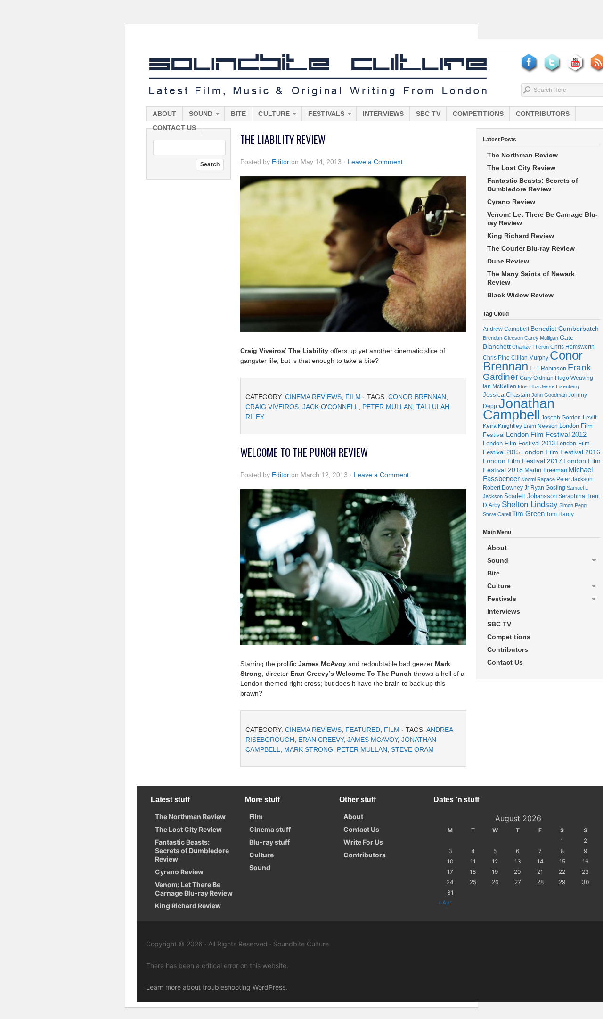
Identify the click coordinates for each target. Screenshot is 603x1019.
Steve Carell (497, 514)
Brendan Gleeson (503, 338)
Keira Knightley (502, 426)
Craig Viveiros (272, 407)
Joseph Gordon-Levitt (568, 417)
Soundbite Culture (318, 75)
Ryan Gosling (547, 488)
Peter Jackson (574, 479)
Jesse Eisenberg (559, 386)
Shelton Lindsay (530, 504)
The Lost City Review (521, 168)
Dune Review (508, 261)
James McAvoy (372, 739)
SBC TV (428, 113)
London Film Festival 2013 (519, 443)
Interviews (383, 113)
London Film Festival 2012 (546, 434)
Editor (280, 161)
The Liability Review (283, 139)
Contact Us (174, 127)
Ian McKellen (499, 386)
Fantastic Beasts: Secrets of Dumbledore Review (532, 185)
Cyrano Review (511, 201)
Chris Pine (496, 357)
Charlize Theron (530, 347)
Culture (271, 115)
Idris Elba (528, 386)
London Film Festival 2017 (522, 461)
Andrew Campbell (506, 329)
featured (362, 729)
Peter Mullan (387, 407)
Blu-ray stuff (269, 842)
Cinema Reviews (313, 397)
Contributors (543, 113)
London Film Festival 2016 (560, 452)
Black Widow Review (520, 295)
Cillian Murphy (529, 357)
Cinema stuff (270, 829)
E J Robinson (548, 368)
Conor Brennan (417, 397)
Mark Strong (308, 749)
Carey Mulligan (541, 338)
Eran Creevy (320, 739)
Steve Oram (412, 749)
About (165, 113)
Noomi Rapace (538, 479)
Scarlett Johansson (530, 496)
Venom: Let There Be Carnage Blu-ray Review (542, 219)
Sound (198, 115)
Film (353, 397)
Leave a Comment (375, 161)
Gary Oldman (537, 378)
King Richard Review (520, 235)
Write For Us (363, 842)
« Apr (444, 902)
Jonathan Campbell (518, 408)
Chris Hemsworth (572, 347)
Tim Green (528, 514)
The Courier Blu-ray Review (531, 248)
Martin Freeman (545, 470)
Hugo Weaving (574, 378)
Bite (238, 113)
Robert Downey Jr (506, 488)
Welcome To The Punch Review (304, 452)
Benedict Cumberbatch (564, 328)
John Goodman (549, 395)
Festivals (323, 115)
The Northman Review (522, 155)
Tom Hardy (560, 514)
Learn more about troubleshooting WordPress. (216, 987)
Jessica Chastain (506, 394)
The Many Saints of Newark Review (531, 278)
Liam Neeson (540, 426)
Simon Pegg (573, 505)
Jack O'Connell (330, 407)
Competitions (478, 113)
